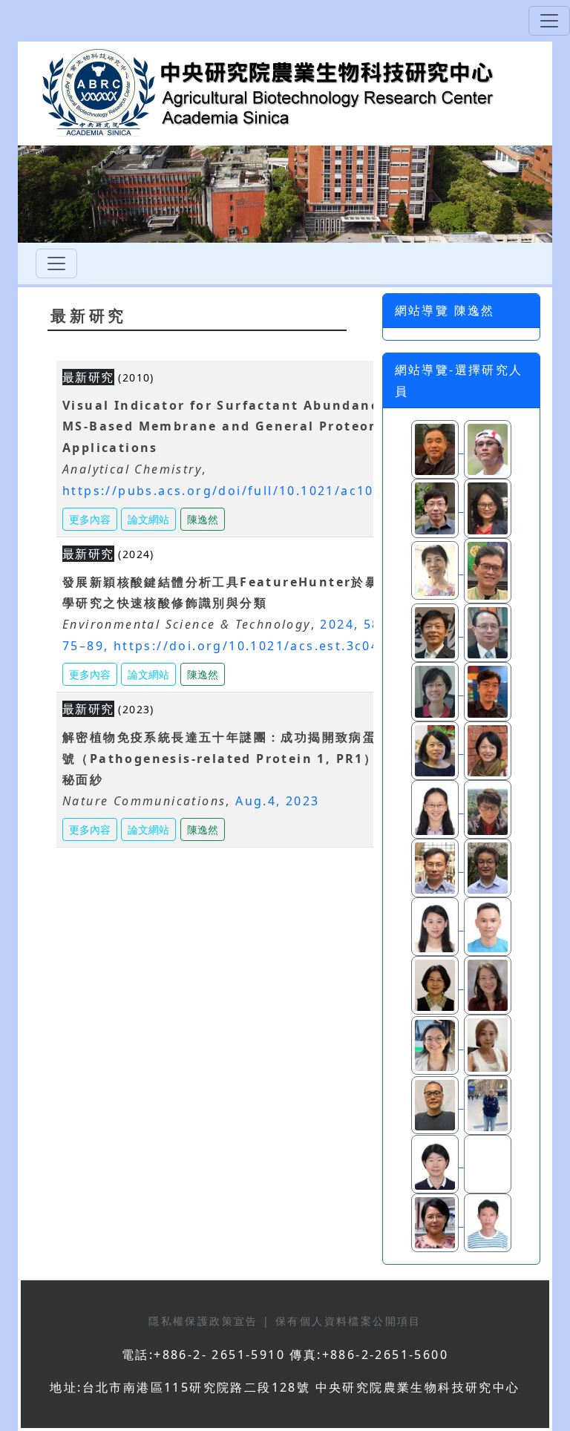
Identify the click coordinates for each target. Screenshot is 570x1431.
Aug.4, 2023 (277, 801)
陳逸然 (202, 519)
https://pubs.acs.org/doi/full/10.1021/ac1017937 (239, 490)
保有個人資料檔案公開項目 (348, 1321)
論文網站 (148, 519)
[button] (202, 517)
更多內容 (90, 519)
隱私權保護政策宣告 (205, 1321)
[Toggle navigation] (549, 21)
